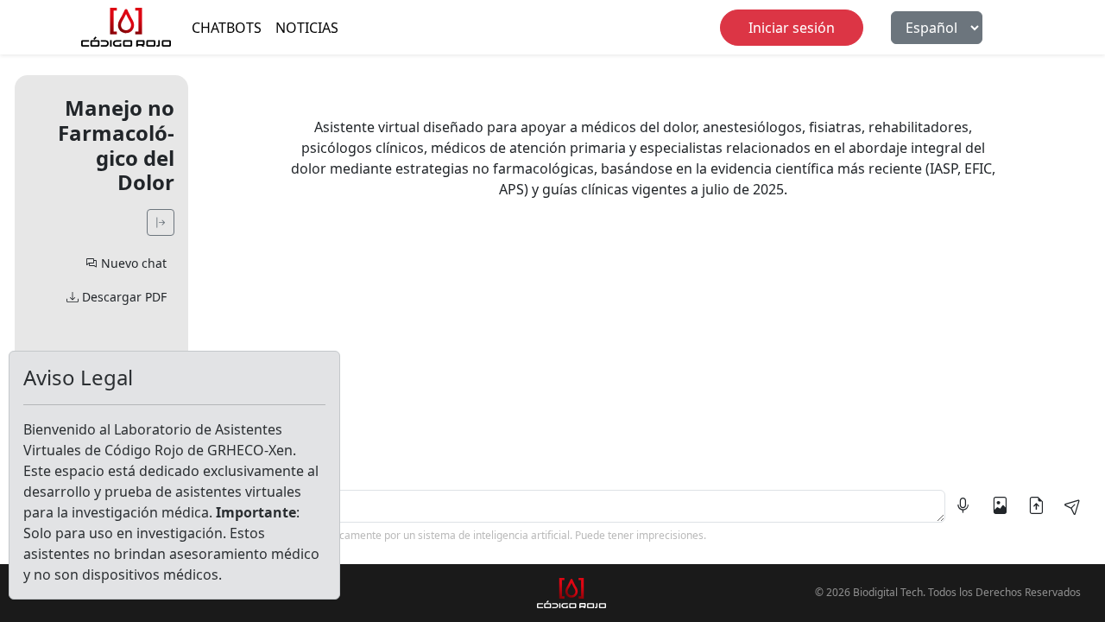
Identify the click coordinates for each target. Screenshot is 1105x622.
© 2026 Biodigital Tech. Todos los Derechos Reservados (948, 592)
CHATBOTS (227, 27)
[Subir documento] (1036, 506)
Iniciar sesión (791, 27)
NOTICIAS (306, 27)
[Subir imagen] (999, 506)
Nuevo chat (132, 263)
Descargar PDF (123, 297)
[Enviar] (1072, 506)
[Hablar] (963, 506)
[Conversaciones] (160, 222)
